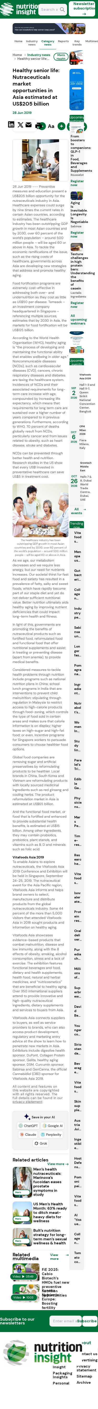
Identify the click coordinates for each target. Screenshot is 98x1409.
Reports (63, 41)
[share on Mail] (29, 125)
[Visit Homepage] (21, 17)
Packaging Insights (62, 1375)
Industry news (32, 43)
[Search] (62, 10)
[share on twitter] (20, 125)
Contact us (87, 1354)
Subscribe (89, 1321)
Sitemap (84, 1376)
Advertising (87, 1360)
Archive (84, 1382)
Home (18, 41)
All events (76, 511)
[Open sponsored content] (49, 32)
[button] (28, 1126)
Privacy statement (86, 1368)
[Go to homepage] (42, 1364)
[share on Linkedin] (11, 125)
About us (84, 1345)
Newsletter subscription (84, 5)
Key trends (77, 43)
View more (55, 1164)
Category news (47, 43)
